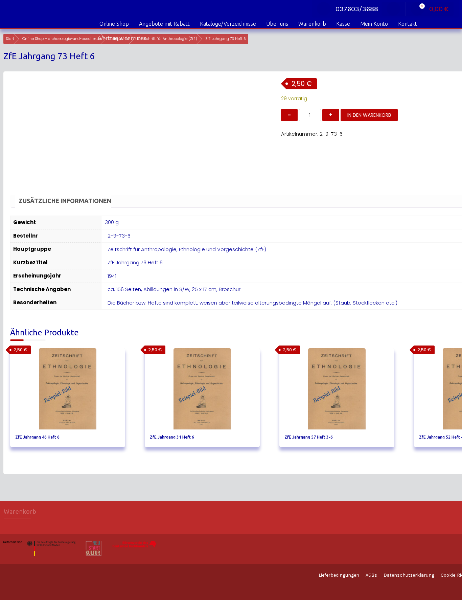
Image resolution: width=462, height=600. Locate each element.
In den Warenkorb (369, 115)
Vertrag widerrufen (122, 38)
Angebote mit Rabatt (164, 24)
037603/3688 (357, 9)
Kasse (343, 24)
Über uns (277, 24)
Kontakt (407, 24)
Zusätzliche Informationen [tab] (65, 200)
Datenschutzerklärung (409, 575)
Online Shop (114, 24)
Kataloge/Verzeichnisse (228, 24)
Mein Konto (374, 24)
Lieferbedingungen (339, 575)
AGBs (371, 575)
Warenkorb (312, 24)
